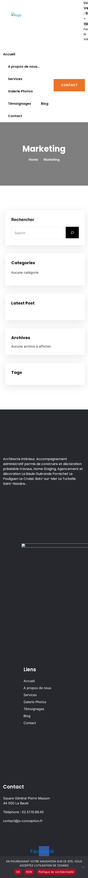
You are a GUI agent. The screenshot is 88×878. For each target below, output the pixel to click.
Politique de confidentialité (56, 871)
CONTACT (69, 85)
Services (15, 79)
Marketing (52, 159)
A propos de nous (37, 688)
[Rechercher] (72, 232)
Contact (15, 116)
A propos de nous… (24, 66)
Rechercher (22, 219)
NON (29, 871)
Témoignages (19, 103)
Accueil (9, 54)
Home (34, 159)
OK (18, 871)
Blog (44, 103)
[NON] (83, 867)
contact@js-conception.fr (23, 821)
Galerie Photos (20, 91)
